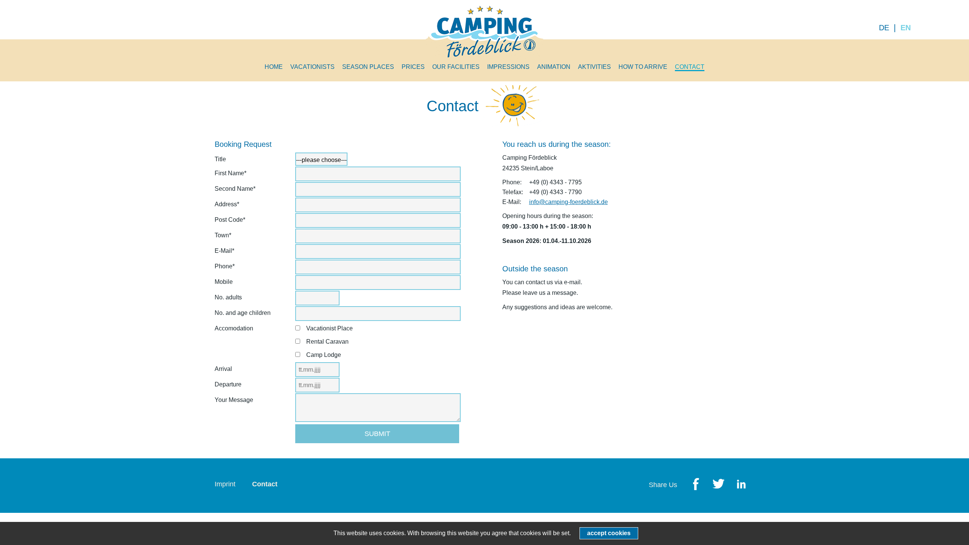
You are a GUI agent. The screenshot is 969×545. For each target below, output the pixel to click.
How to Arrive (642, 67)
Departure (228, 384)
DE (884, 27)
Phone (229, 268)
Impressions (508, 67)
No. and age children (243, 313)
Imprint (225, 484)
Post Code (230, 221)
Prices (413, 67)
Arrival (223, 369)
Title (220, 159)
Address (229, 206)
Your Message (234, 400)
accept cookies (609, 533)
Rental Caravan (327, 341)
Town (229, 237)
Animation (553, 67)
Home (274, 67)
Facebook (695, 484)
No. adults (228, 297)
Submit (377, 434)
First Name (230, 175)
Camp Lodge (323, 355)
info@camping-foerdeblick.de (568, 202)
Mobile (224, 282)
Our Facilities (456, 67)
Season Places (368, 67)
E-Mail (229, 252)
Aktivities (594, 67)
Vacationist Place (329, 328)
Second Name (235, 190)
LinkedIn (741, 484)
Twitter (718, 484)
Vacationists (312, 67)
